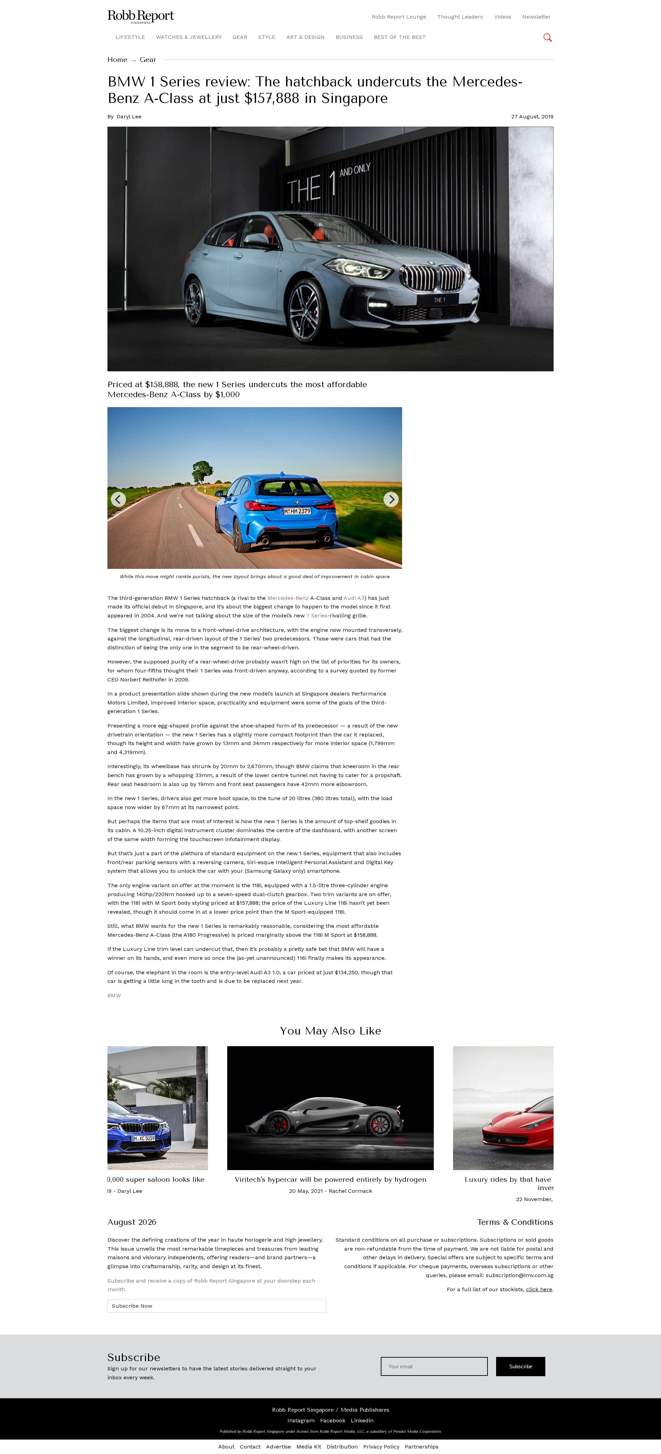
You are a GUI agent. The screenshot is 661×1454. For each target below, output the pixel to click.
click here (539, 1289)
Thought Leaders (460, 16)
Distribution (342, 1446)
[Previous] (118, 499)
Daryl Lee (129, 116)
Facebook (332, 1420)
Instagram (301, 1420)
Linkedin (362, 1420)
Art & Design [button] (305, 37)
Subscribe (520, 1366)
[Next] (391, 499)
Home (117, 60)
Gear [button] (240, 37)
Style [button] (266, 37)
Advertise (278, 1446)
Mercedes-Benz (287, 598)
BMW (114, 995)
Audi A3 (354, 598)
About (226, 1446)
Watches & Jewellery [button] (189, 37)
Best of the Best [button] (400, 37)
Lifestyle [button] (130, 37)
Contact (250, 1446)
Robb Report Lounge (399, 16)
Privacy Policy (381, 1446)
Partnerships (422, 1446)
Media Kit (308, 1446)
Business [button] (349, 37)
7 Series (316, 615)
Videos (502, 16)
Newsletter (536, 16)
